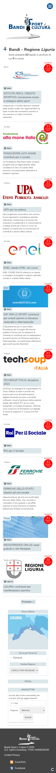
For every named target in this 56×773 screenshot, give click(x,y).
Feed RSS (20, 762)
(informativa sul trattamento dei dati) (21, 722)
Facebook (20, 768)
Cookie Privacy (12, 755)
